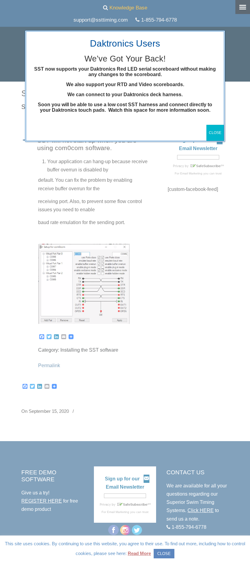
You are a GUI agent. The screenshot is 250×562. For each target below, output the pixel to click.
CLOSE (215, 133)
